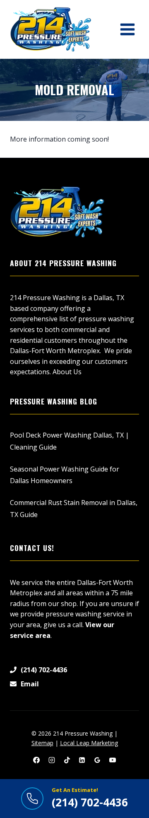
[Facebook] (36, 760)
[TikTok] (67, 760)
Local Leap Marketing (89, 743)
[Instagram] (51, 760)
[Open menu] (127, 29)
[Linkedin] (82, 760)
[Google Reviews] (97, 760)
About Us (67, 371)
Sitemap (42, 743)
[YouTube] (112, 760)
